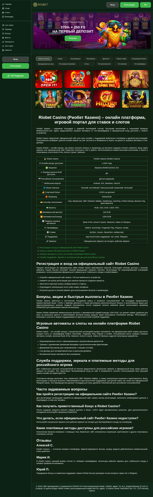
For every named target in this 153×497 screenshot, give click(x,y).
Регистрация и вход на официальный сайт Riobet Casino (64, 248)
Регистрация (129, 5)
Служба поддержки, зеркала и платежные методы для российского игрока (72, 257)
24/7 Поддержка (17, 76)
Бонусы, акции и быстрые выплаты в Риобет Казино (62, 251)
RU (145, 5)
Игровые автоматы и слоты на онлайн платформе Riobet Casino (68, 254)
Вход (112, 5)
